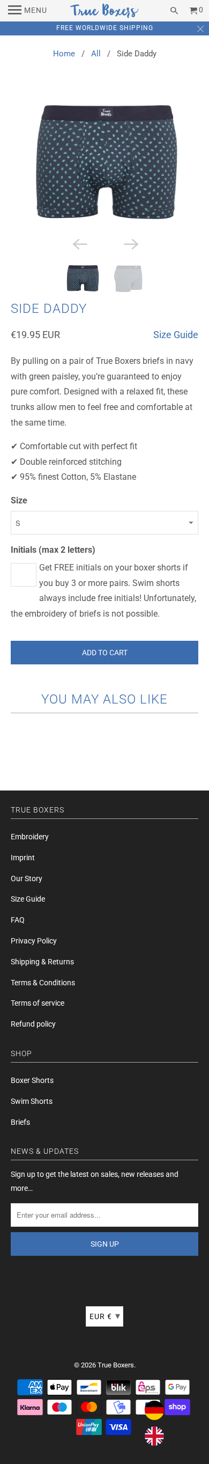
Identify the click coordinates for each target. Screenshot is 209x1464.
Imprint (23, 857)
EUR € (105, 1315)
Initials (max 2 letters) (53, 550)
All (96, 53)
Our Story (26, 878)
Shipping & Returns (42, 961)
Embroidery (30, 836)
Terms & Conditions (43, 982)
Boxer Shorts (32, 1080)
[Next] (130, 243)
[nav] (27, 10)
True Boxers (116, 1365)
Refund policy (33, 1024)
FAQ (18, 920)
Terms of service (37, 1003)
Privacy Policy (34, 940)
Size (19, 500)
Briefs (20, 1122)
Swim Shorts (32, 1101)
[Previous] (79, 243)
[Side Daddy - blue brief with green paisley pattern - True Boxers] (104, 164)
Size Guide (175, 334)
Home (64, 53)
